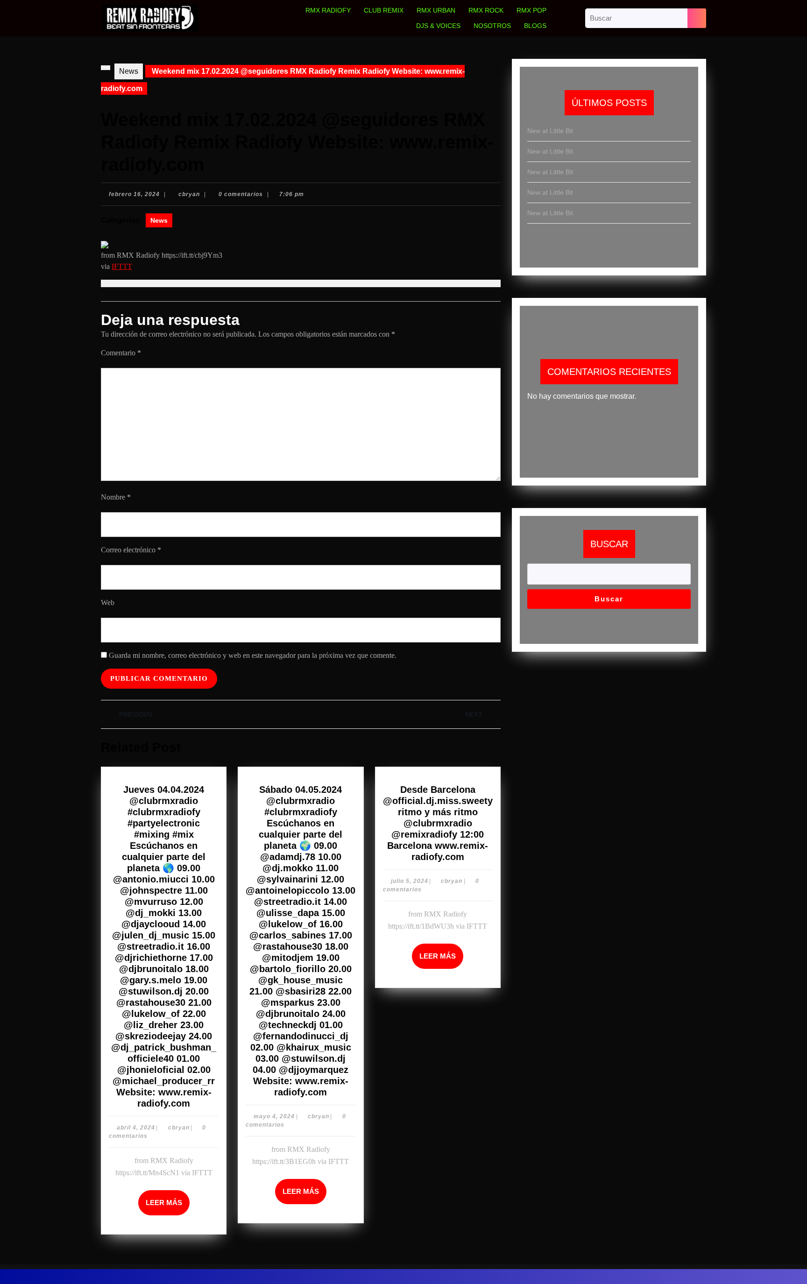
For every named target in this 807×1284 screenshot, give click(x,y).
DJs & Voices (438, 25)
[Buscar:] (636, 18)
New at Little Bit (550, 130)
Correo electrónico (131, 550)
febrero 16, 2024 (134, 194)
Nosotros (492, 25)
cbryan (189, 194)
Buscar (609, 544)
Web (107, 603)
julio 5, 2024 (409, 881)
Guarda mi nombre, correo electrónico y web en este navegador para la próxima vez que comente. (252, 655)
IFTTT (122, 266)
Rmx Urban (436, 10)
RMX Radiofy (328, 10)
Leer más (168, 1198)
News (128, 71)
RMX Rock (485, 10)
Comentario (121, 353)
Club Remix (384, 10)
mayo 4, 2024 (274, 1116)
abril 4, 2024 (136, 1127)
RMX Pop (531, 10)
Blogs (535, 25)
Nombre (116, 497)
